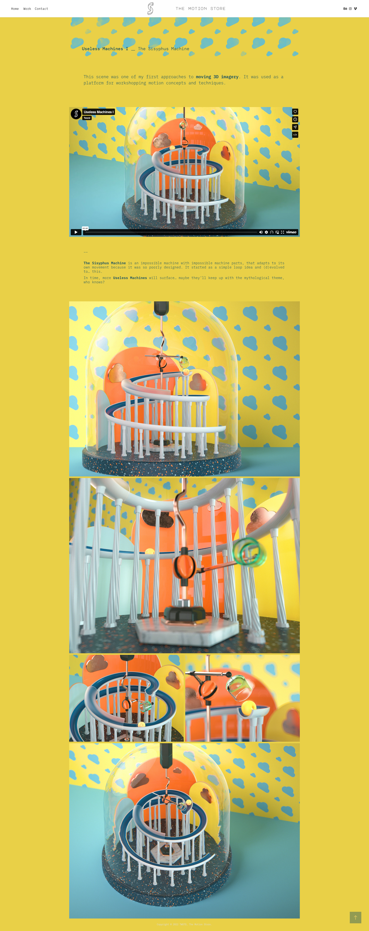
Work (27, 8)
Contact (41, 8)
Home (15, 8)
